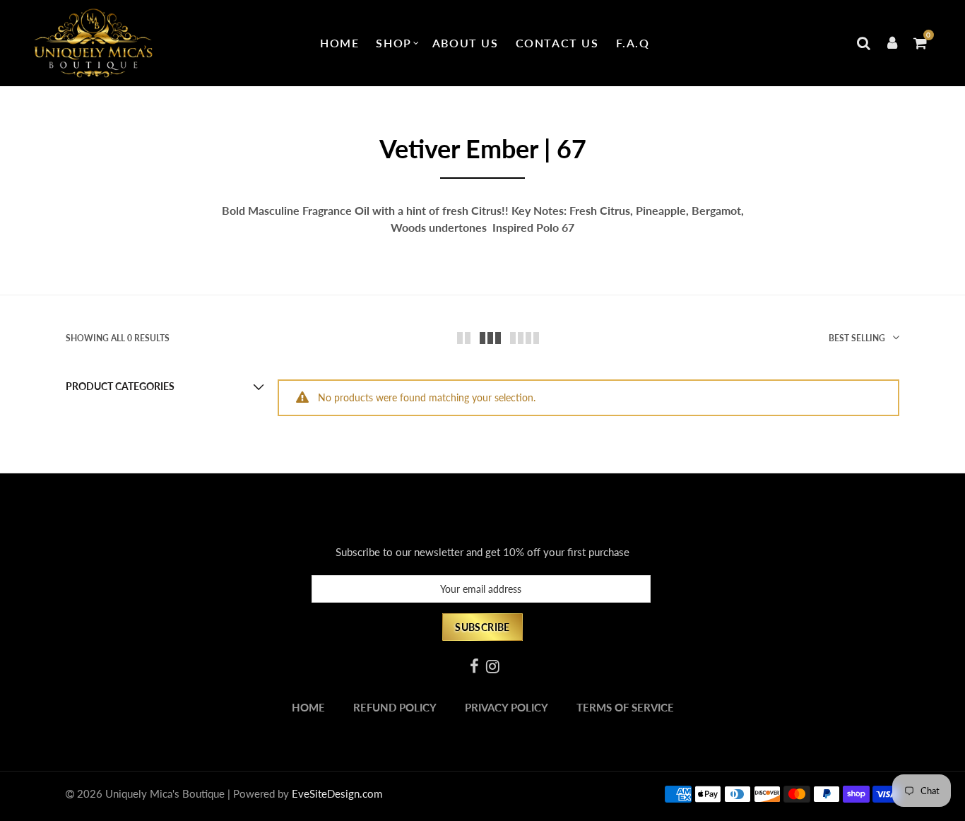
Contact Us (557, 42)
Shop (393, 42)
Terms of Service (625, 708)
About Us (465, 42)
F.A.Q (633, 42)
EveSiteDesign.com (337, 794)
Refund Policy (395, 708)
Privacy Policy (506, 708)
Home (339, 42)
